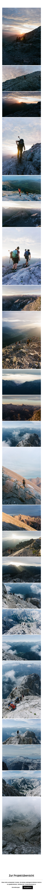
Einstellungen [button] (16, 887)
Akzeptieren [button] (28, 887)
